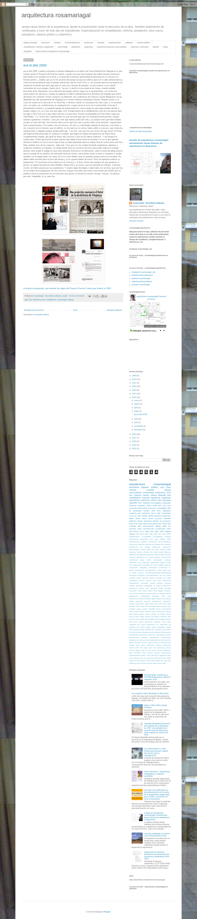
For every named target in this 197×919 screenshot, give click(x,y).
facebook (154, 588)
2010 (134, 379)
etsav (30, 300)
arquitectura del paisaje (139, 547)
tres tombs (167, 658)
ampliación (166, 498)
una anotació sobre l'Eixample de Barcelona (150, 693)
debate (150, 516)
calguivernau (140, 557)
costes (159, 570)
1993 (146, 534)
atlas (149, 549)
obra (169, 495)
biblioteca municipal (136, 554)
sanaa (145, 648)
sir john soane (150, 650)
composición (166, 513)
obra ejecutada (164, 500)
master (142, 616)
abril (136, 408)
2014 (134, 394)
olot (138, 627)
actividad (168, 536)
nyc (157, 624)
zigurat (155, 663)
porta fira (151, 635)
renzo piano (140, 645)
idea (159, 505)
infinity (131, 601)
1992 (142, 534)
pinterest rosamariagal (141, 278)
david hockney (138, 573)
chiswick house (165, 562)
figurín (150, 591)
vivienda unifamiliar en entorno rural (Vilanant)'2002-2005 (157, 835)
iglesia (154, 598)
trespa (131, 660)
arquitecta (133, 513)
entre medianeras (164, 580)
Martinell (36, 300)
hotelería (141, 598)
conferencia (145, 500)
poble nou (166, 526)
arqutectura (167, 547)
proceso (140, 640)
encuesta (158, 578)
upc (162, 660)
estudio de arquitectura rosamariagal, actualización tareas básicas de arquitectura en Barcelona (149, 143)
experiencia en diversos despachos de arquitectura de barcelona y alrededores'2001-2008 (157, 855)
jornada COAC (134, 606)
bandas (162, 549)
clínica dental (152, 505)
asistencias (88, 43)
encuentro (158, 518)
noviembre (139, 426)
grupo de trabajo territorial (162, 593)
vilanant (132, 534)
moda (165, 47)
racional (144, 642)
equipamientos (114, 43)
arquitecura (156, 547)
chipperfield (154, 562)
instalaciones (156, 601)
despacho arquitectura (162, 516)
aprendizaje (134, 500)
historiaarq (148, 521)
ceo (139, 562)
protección (162, 640)
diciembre (138, 430)
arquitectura (137, 484)
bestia (161, 552)
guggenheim (133, 596)
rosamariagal (62, 300)
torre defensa (134, 658)
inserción (147, 601)
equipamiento (134, 583)
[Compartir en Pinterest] (105, 296)
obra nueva (162, 524)
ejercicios (145, 578)
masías (147, 616)
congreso (137, 495)
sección (132, 650)
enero (137, 400)
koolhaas (148, 611)
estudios (57, 43)
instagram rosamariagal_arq (143, 272)
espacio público (143, 43)
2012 (134, 386)
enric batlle (167, 578)
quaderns (137, 642)
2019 (134, 441)
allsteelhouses (134, 542)
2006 (151, 534)
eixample (150, 490)
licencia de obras (135, 524)
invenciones (140, 604)
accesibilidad (146, 536)
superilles (133, 503)
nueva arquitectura (148, 624)
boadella (150, 554)
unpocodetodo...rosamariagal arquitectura (147, 492)
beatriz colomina (143, 552)
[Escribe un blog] (97, 296)
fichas (145, 591)
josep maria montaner (159, 606)
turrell (153, 660)
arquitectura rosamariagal (56, 15)
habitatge (155, 596)
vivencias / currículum (140, 47)
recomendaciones (72, 43)
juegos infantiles (149, 609)
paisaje (144, 508)
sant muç (152, 648)
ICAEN (168, 534)
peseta (168, 629)
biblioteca (167, 552)
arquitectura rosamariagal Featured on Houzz (151, 297)
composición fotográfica (138, 567)
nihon (145, 524)
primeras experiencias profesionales (156, 637)
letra (130, 614)
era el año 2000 (34, 65)
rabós (139, 529)
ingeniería (88, 47)
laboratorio (161, 611)
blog (145, 554)
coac (162, 487)
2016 (134, 434)
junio (136, 419)
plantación (143, 635)
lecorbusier (167, 521)
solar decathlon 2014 (137, 653)
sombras (150, 653)
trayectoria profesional (154, 658)
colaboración (137, 565)
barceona (132, 552)
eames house (147, 518)
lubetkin (153, 614)
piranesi (152, 632)
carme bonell (166, 557)
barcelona (134, 487)
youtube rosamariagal (141, 285)
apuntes (148, 544)
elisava (151, 578)
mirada (141, 619)
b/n (153, 549)
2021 (134, 445)
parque (141, 629)
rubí (141, 648)
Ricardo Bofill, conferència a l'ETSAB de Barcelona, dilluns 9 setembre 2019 (157, 677)
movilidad (162, 619)
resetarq (159, 645)
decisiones (133, 575)
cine (130, 565)
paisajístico (162, 627)
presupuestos (134, 637)
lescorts (168, 611)
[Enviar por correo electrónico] (94, 296)
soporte (157, 653)
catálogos (129, 43)
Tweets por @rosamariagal (140, 131)
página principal (30, 43)
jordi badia (167, 604)
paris (139, 526)
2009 (134, 376)
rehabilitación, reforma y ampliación (39, 47)
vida (169, 660)
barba (169, 549)
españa (132, 586)
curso (169, 570)
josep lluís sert (145, 606)
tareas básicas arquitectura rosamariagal (53, 51)
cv (130, 573)
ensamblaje (133, 580)
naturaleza (148, 622)
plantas (158, 526)
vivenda (143, 663)
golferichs (133, 521)
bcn (130, 495)
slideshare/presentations (142, 281)
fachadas (167, 518)
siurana (160, 650)
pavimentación (148, 526)
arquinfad (167, 544)
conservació (153, 567)
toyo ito (142, 658)
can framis (149, 557)
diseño (154, 500)
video (162, 531)
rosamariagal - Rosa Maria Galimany (148, 203)
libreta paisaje (138, 614)
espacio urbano (150, 495)
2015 (134, 397)
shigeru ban (140, 650)
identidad (147, 598)
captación (157, 557)
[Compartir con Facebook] (103, 296)
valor (165, 660)
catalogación (157, 560)
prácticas (132, 529)
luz (158, 614)
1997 (153, 511)
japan (147, 604)
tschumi (137, 660)
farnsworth (133, 591)
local (164, 505)
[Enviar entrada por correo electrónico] (89, 296)
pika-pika (145, 632)
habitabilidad (145, 596)
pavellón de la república (153, 629)
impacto (159, 598)
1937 (137, 534)
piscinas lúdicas (160, 632)
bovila (156, 554)
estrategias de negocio (153, 586)
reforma (167, 490)
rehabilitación (51, 300)
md (152, 616)
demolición (141, 575)
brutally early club (165, 554)
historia (140, 521)
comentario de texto (149, 565)
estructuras (167, 586)
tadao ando (145, 655)
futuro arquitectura (140, 593)
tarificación (155, 655)
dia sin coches (165, 575)
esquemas (139, 586)
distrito (137, 518)
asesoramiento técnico (137, 549)
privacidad (133, 640)
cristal (164, 570)
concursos (45, 43)
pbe (164, 629)
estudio (141, 588)
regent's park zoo (153, 642)
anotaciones (153, 542)
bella (156, 552)
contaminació (139, 570)
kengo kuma (139, 611)
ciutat (158, 513)
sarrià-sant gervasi (164, 648)
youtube (149, 663)
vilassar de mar (134, 663)
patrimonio (75, 47)
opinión (156, 47)
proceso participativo (150, 640)
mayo (136, 411)
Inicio (75, 310)
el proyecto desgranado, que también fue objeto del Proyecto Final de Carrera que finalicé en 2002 (67, 288)
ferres (140, 591)
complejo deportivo (164, 565)
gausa (149, 593)
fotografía (28, 51)
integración (167, 601)
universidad (62, 47)
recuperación (160, 529)
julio (136, 422)
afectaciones (133, 539)
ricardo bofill (133, 648)
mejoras (156, 616)
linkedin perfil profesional (142, 275)
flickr (155, 591)
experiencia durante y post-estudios (112, 47)
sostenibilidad (162, 508)
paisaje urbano (151, 627)
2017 (134, 438)
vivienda (100, 43)
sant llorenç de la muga (139, 531)
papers (136, 629)
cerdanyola (145, 562)
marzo (137, 404)
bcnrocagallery (155, 503)
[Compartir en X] (100, 296)
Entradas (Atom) (42, 315)
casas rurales (145, 560)
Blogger (107, 912)
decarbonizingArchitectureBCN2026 (158, 573)
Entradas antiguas (114, 310)
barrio (153, 513)
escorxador (145, 583)
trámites (146, 511)
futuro (131, 593)
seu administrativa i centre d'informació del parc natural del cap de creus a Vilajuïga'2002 (156, 752)
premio (42, 300)
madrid (162, 614)
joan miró (158, 604)
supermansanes (135, 655)
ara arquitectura (157, 544)
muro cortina (138, 622)
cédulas (144, 516)
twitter (158, 660)
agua (156, 539)
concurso (132, 516)
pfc (130, 632)
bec (152, 552)
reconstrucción (148, 529)
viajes (156, 531)
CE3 (163, 534)
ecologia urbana (135, 578)
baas (157, 549)
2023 (134, 449)
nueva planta (152, 524)
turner (148, 660)
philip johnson (137, 632)
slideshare (167, 650)
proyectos (152, 508)
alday (169, 539)
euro (147, 588)
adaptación (167, 511)
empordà (145, 498)
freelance (167, 591)
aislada (162, 539)
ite (161, 521)
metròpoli (163, 616)
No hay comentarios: (77, 296)
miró (146, 619)
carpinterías (133, 560)
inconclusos (167, 598)
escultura (167, 583)
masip (137, 616)
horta (163, 596)
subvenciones (166, 653)
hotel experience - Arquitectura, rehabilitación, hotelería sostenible (157, 774)
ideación (156, 521)
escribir (152, 583)
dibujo (131, 518)
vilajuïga (71, 300)
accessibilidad (158, 536)
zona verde (162, 663)
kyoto (154, 611)
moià (156, 619)
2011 (134, 383)
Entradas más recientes (34, 310)
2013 (134, 390)
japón (152, 604)
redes (169, 529)
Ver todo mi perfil (136, 221)
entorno (141, 580)
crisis (139, 516)
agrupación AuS (146, 539)
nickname (156, 622)
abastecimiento (134, 536)
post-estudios (160, 635)
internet (132, 604)
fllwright (160, 591)
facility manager (165, 588)
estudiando (133, 588)
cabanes (132, 557)
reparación (150, 645)
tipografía (162, 655)
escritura (160, 583)
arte (139, 513)
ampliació (144, 542)
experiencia (155, 498)
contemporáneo (150, 570)
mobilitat (151, 619)
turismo (143, 660)
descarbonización (152, 575)
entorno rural (151, 580)
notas (164, 622)
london (147, 614)
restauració (167, 645)
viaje (151, 531)
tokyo (169, 655)
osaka (142, 627)
